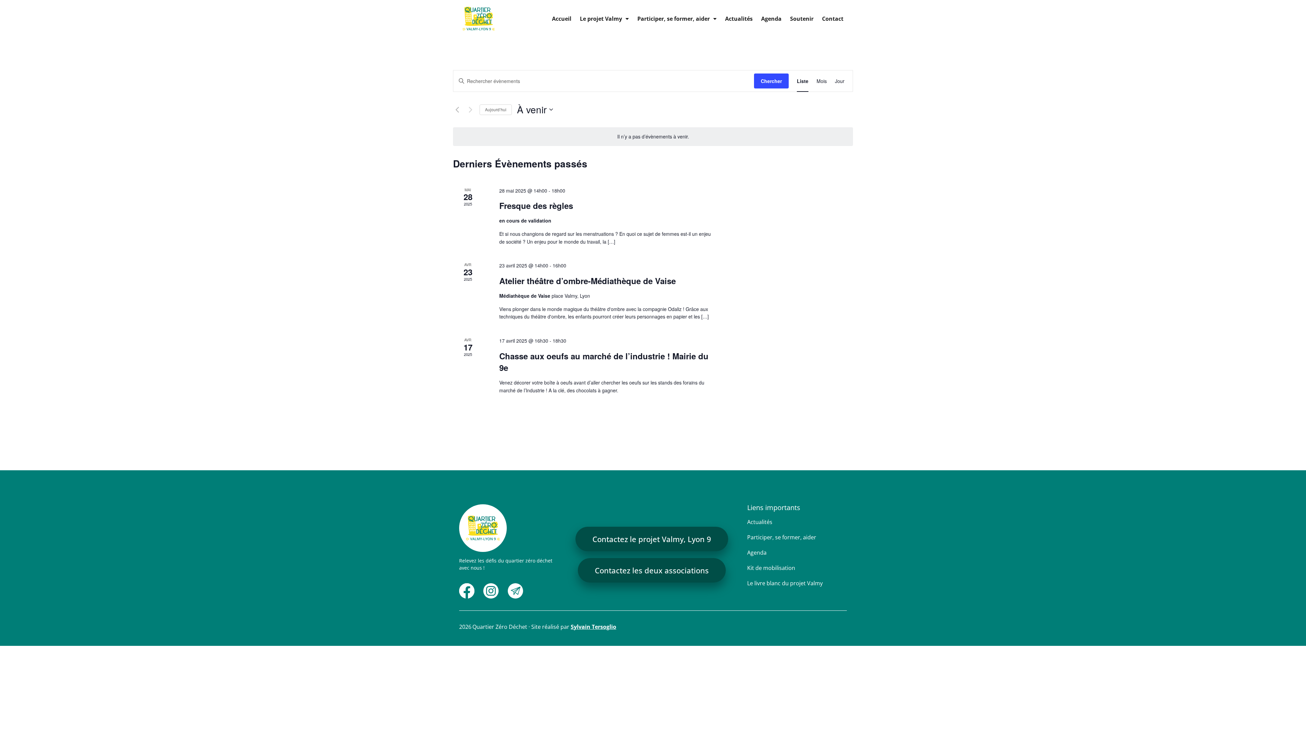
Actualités (739, 18)
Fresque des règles (536, 205)
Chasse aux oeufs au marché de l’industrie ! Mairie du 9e (603, 361)
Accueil (561, 18)
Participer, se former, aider (673, 18)
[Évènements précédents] (457, 109)
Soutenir (802, 18)
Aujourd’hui (495, 109)
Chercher (771, 81)
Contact (832, 18)
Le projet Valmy (601, 18)
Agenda (771, 18)
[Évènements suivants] (470, 109)
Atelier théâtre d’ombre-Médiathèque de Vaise (587, 281)
